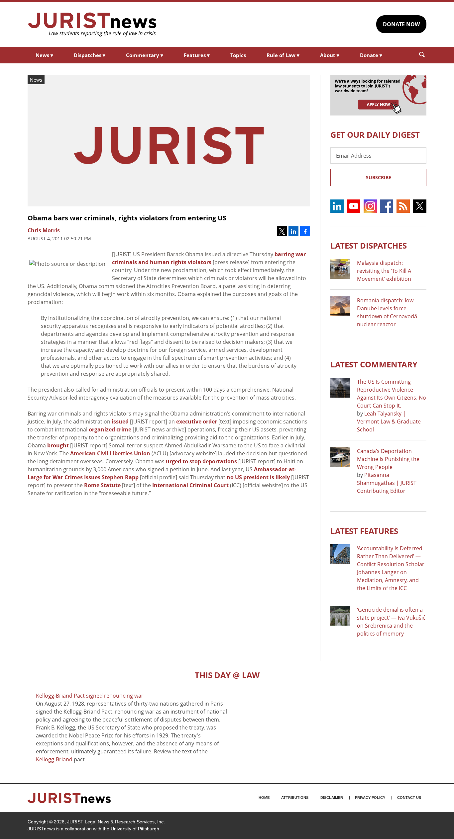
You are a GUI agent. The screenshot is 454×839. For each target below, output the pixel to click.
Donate (371, 55)
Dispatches (89, 55)
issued (120, 421)
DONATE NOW (401, 24)
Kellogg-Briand (54, 759)
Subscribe (378, 177)
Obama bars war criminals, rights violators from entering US (127, 217)
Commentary (144, 55)
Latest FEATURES (364, 530)
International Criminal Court (190, 485)
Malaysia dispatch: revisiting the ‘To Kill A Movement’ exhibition (384, 270)
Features (197, 55)
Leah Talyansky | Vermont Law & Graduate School (389, 421)
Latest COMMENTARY (373, 364)
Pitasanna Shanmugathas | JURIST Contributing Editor (386, 483)
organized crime (110, 429)
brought (58, 445)
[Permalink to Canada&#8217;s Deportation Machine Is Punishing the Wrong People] (340, 457)
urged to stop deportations (201, 461)
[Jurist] (92, 24)
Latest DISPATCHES (368, 245)
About (329, 55)
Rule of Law (283, 55)
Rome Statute (102, 485)
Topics (238, 55)
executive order (196, 421)
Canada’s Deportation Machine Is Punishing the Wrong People (388, 459)
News (44, 55)
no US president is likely (258, 477)
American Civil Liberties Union (110, 453)
